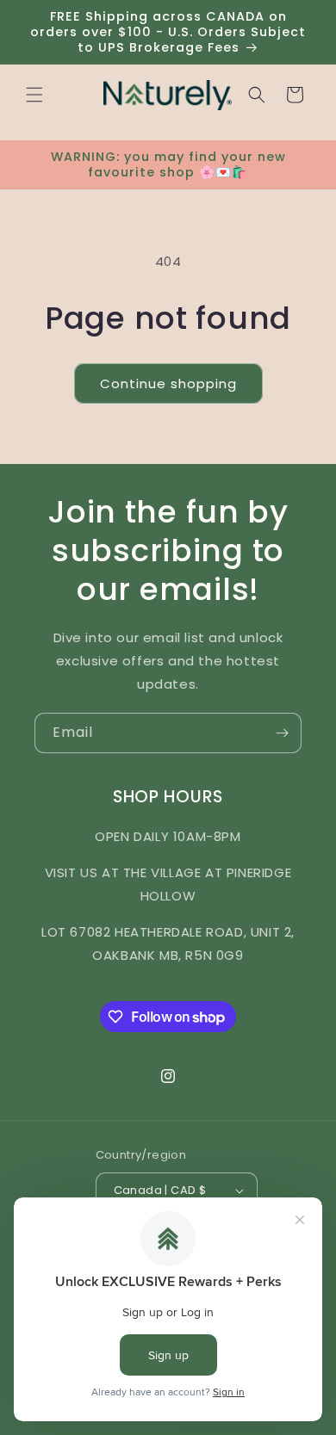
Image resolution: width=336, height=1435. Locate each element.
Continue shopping (168, 383)
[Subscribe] (282, 733)
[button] (34, 95)
